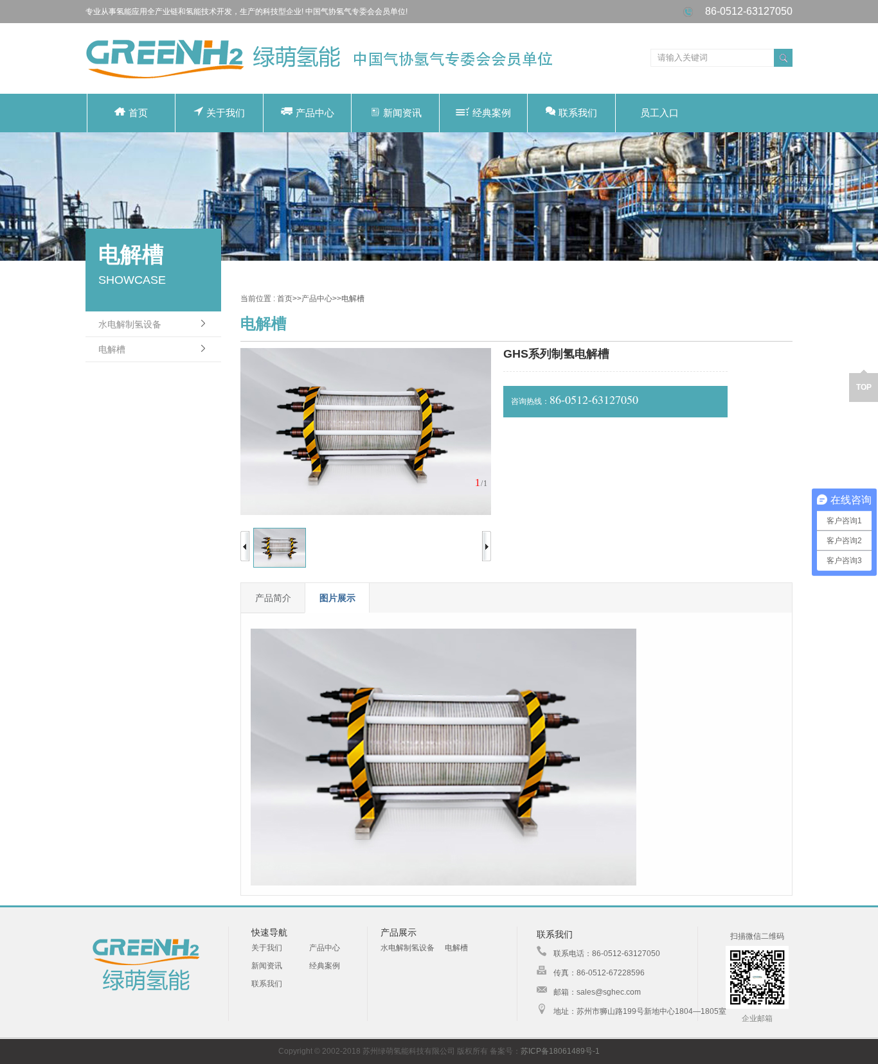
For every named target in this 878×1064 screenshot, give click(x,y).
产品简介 (273, 598)
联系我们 (578, 112)
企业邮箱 (757, 1018)
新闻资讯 (402, 112)
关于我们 (225, 112)
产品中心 (315, 112)
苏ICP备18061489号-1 (560, 1051)
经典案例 (491, 112)
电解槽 (111, 349)
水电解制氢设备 (129, 324)
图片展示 (337, 598)
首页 (138, 112)
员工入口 (659, 112)
